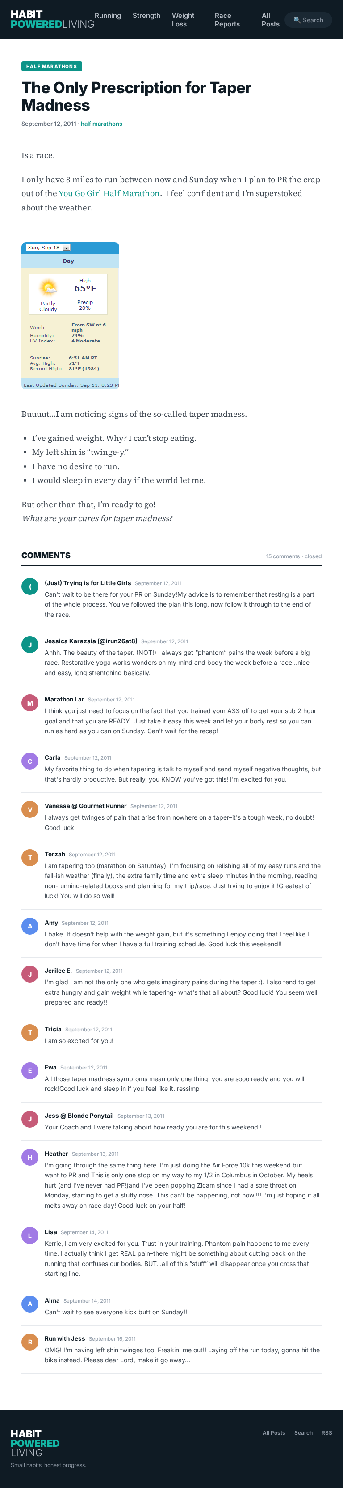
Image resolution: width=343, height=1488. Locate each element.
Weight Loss (183, 19)
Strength (146, 15)
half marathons (101, 123)
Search (303, 1432)
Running (108, 15)
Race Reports (227, 19)
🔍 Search (308, 20)
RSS (327, 1432)
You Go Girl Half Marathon (109, 193)
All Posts (271, 19)
